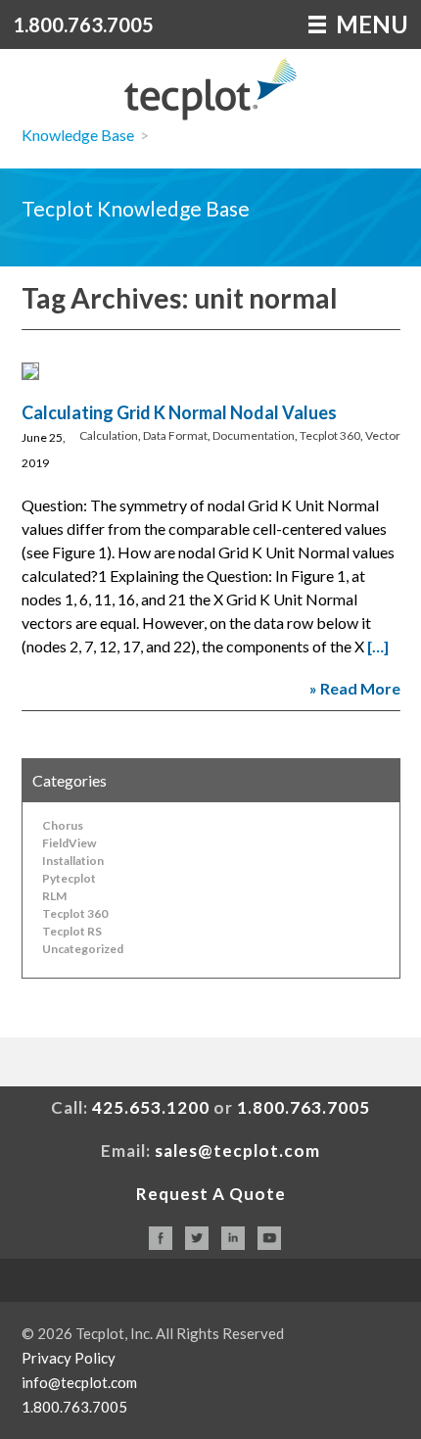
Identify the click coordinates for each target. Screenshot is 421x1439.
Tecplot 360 (330, 435)
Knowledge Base (78, 134)
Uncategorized (82, 948)
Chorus (62, 825)
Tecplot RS (72, 931)
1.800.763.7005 (83, 24)
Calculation (108, 435)
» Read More (354, 688)
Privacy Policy (69, 1358)
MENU (369, 24)
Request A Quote (211, 1193)
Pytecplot (69, 878)
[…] (378, 646)
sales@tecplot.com (237, 1150)
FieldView (69, 843)
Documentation (253, 435)
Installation (73, 860)
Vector (382, 435)
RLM (54, 895)
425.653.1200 (151, 1107)
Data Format (175, 435)
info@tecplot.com (79, 1382)
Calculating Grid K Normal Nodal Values (179, 412)
